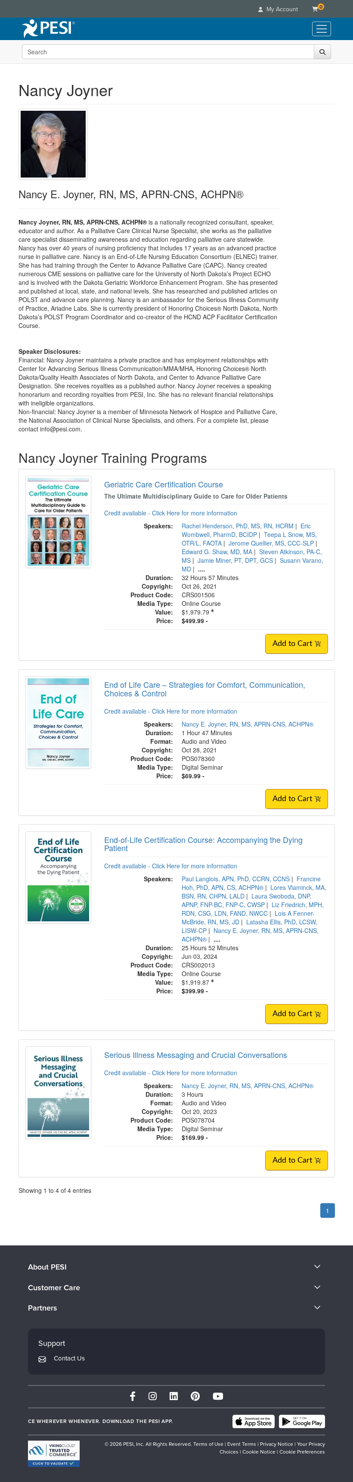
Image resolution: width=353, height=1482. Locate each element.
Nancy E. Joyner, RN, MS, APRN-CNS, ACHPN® (247, 724)
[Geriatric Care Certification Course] (58, 521)
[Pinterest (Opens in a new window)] (195, 1396)
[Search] (322, 51)
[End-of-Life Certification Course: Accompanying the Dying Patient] (58, 876)
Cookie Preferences (302, 1452)
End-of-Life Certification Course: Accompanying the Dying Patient (203, 844)
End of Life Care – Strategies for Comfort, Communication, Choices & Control (204, 689)
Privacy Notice (276, 1444)
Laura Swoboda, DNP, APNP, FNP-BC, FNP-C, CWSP (246, 900)
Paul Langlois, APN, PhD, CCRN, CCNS (236, 878)
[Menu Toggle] (321, 29)
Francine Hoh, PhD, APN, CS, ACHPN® (251, 883)
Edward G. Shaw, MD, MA (217, 551)
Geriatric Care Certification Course (163, 484)
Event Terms (241, 1444)
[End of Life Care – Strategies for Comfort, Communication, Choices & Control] (58, 721)
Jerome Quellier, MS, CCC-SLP (271, 543)
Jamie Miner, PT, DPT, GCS (235, 560)
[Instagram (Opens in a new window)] (152, 1396)
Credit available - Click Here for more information (170, 513)
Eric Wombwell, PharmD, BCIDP (246, 530)
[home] (48, 28)
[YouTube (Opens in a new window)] (218, 1396)
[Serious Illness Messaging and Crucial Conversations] (58, 1091)
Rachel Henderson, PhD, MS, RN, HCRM (238, 525)
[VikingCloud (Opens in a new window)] (54, 1454)
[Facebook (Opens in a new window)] (132, 1396)
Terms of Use (208, 1444)
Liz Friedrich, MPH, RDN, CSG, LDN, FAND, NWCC (253, 908)
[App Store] (253, 1422)
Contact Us (69, 1358)
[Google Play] (302, 1422)
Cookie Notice (259, 1452)
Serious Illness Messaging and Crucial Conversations (195, 1054)
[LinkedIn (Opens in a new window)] (173, 1396)
